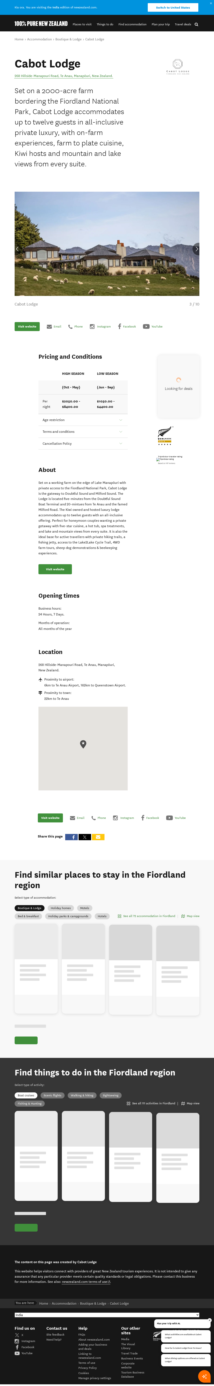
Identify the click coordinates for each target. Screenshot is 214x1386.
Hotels (102, 916)
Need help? (53, 1339)
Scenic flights (52, 1095)
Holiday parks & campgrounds (68, 916)
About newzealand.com (94, 1339)
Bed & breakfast (28, 916)
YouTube (27, 1353)
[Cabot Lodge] (178, 68)
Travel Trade (129, 1353)
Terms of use (86, 1363)
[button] (82, 24)
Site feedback (55, 1334)
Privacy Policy (87, 1368)
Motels (84, 908)
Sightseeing (110, 1095)
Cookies (83, 1373)
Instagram (28, 1341)
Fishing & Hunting (30, 1103)
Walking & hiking (82, 1095)
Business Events (132, 1358)
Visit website (27, 326)
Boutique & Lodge (29, 908)
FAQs (81, 1334)
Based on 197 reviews (166, 463)
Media (125, 1339)
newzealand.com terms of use (86, 1281)
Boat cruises (26, 1095)
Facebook (27, 1347)
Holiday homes (61, 908)
